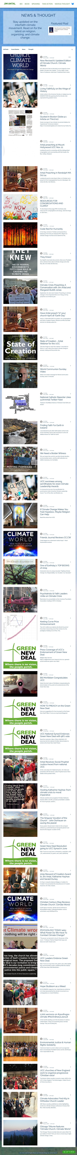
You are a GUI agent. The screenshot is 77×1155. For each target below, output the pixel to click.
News (23, 49)
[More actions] (71, 57)
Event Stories (15, 49)
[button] (72, 49)
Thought (30, 49)
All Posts (5, 49)
